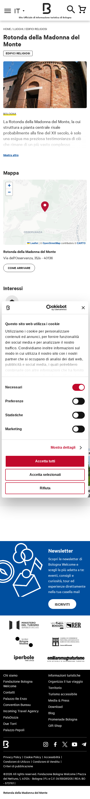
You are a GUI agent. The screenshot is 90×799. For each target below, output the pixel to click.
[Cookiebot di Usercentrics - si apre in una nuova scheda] (50, 308)
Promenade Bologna (62, 719)
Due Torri (10, 723)
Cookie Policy (32, 757)
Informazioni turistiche (64, 675)
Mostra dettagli (63, 447)
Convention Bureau (17, 704)
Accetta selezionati (45, 474)
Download (55, 706)
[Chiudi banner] (83, 307)
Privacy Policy (12, 757)
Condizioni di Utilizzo (16, 761)
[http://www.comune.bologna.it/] (24, 662)
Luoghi (18, 29)
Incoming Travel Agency (21, 711)
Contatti (9, 692)
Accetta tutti (45, 461)
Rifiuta (45, 488)
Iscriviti (62, 604)
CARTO (81, 243)
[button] (45, 206)
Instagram (45, 744)
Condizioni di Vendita (46, 761)
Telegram (84, 744)
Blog (51, 713)
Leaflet (34, 243)
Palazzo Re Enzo (15, 698)
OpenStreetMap (52, 243)
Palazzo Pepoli (13, 730)
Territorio (55, 687)
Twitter (65, 744)
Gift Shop (55, 725)
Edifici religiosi (36, 29)
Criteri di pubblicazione (18, 766)
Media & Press (58, 700)
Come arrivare (19, 268)
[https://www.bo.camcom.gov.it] (66, 646)
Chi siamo (10, 675)
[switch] (78, 401)
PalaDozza (10, 717)
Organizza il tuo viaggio (65, 681)
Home (7, 29)
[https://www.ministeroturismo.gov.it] (24, 629)
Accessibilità (52, 757)
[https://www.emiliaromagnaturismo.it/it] (66, 662)
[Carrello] (82, 9)
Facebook (55, 744)
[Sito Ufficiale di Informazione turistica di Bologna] (47, 8)
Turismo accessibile (62, 694)
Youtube (74, 744)
